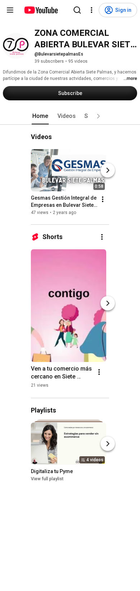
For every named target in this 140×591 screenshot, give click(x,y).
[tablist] (70, 116)
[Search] (77, 10)
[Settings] (91, 10)
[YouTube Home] (41, 10)
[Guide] (10, 10)
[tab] (40, 116)
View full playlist (47, 478)
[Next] (108, 170)
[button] (98, 116)
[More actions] (102, 199)
